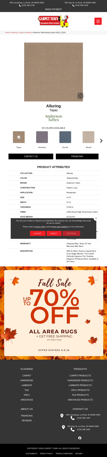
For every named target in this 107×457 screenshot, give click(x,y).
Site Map (78, 453)
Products (28, 32)
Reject (54, 233)
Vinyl (27, 395)
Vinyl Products (80, 390)
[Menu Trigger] (98, 21)
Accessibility (31, 453)
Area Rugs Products (80, 400)
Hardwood (26, 380)
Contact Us (31, 156)
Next (101, 137)
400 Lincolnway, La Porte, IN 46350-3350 (27, 3)
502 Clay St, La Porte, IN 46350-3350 (80, 3)
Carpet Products (80, 376)
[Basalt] (88, 137)
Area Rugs (27, 400)
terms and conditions (60, 227)
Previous (6, 137)
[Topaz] (18, 137)
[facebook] (80, 438)
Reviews (27, 420)
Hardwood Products (80, 380)
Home (7, 32)
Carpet (21, 32)
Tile (27, 390)
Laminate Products (80, 385)
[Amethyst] (42, 137)
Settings (71, 233)
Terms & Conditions (64, 453)
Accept (37, 233)
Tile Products (80, 395)
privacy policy (40, 227)
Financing (77, 156)
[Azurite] (65, 137)
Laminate (27, 385)
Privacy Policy (46, 453)
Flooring (14, 32)
